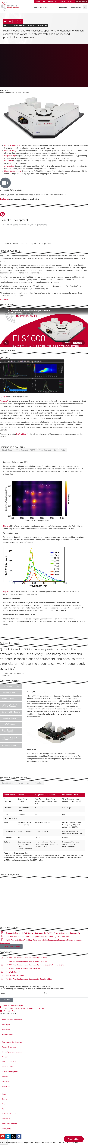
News (38, 1)
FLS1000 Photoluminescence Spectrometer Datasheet (27, 961)
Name (2, 993)
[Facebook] (18, 1136)
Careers (62, 1)
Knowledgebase (7, 1034)
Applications (6, 1030)
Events (44, 1)
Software (5, 1077)
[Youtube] (2, 1136)
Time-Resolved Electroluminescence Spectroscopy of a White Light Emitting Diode (38, 936)
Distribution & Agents (9, 1114)
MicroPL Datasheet (13, 972)
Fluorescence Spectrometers (12, 1042)
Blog (56, 1)
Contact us (4, 199)
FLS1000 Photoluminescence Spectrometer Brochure (26, 958)
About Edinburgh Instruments (12, 1020)
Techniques (6, 1025)
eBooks (50, 1)
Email (46, 993)
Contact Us (6, 1119)
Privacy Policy (6, 1129)
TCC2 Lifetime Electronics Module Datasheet (23, 968)
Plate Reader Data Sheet (15, 975)
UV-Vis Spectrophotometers (12, 1052)
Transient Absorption (9, 1057)
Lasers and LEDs (7, 1067)
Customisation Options (10, 1072)
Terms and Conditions (9, 1124)
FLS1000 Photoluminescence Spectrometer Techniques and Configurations (35, 965)
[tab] (44, 450)
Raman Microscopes (9, 1047)
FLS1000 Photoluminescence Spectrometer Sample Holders (29, 979)
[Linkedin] (8, 1136)
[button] (85, 7)
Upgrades (5, 1082)
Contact (70, 1)
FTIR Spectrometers (9, 1062)
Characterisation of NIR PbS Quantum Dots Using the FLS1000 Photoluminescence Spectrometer (43, 933)
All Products (6, 1086)
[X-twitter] (13, 1136)
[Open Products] (54, 7)
